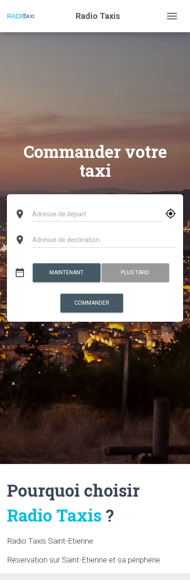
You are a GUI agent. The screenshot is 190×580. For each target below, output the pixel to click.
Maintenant (66, 272)
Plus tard (135, 272)
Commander (91, 303)
